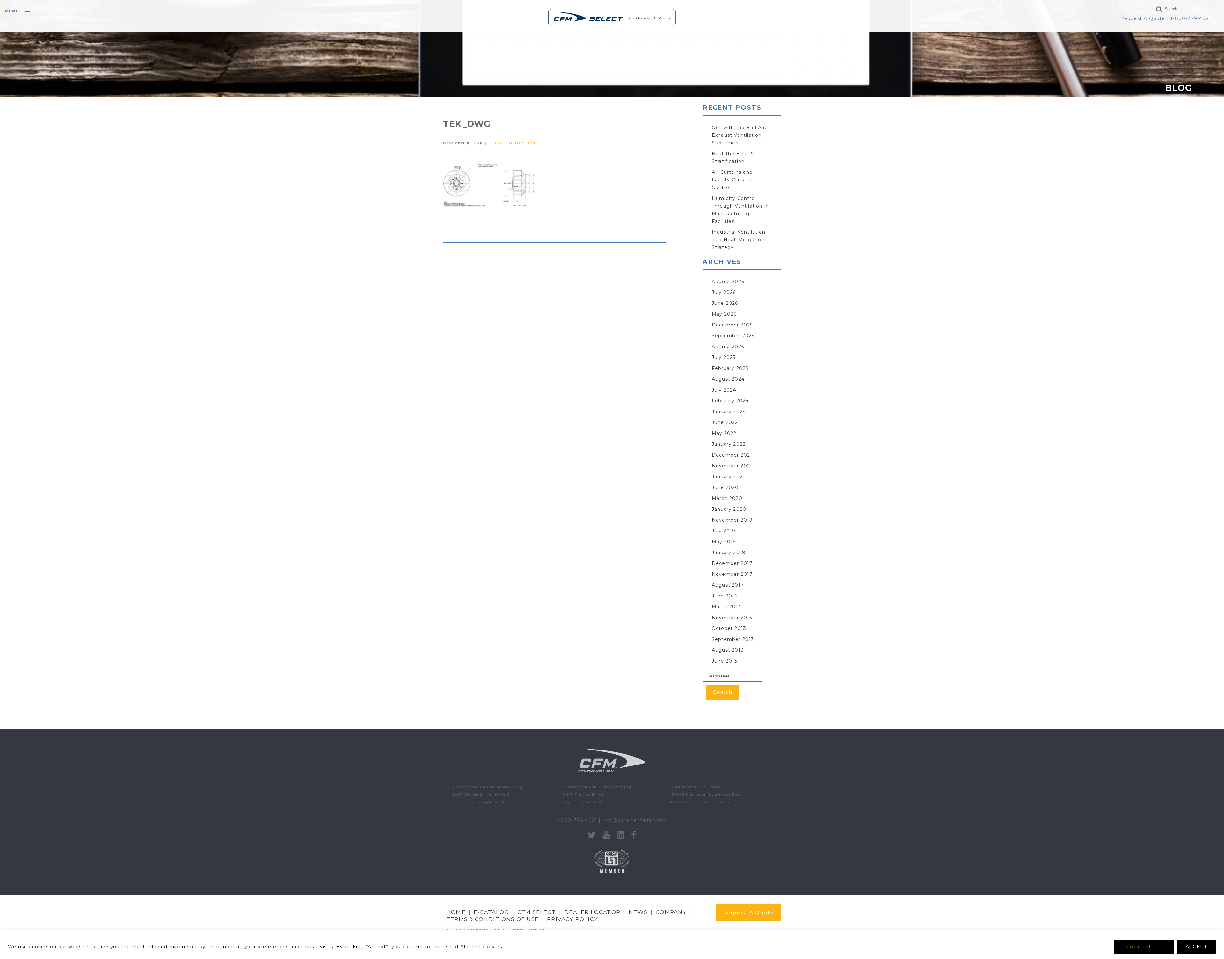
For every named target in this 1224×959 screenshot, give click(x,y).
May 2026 (724, 314)
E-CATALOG (491, 912)
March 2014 (726, 607)
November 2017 (732, 574)
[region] (612, 944)
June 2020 (725, 487)
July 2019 (724, 531)
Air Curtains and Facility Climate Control (732, 179)
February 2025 (730, 368)
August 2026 (728, 281)
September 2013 (733, 639)
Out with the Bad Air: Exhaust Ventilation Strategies (739, 135)
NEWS (638, 912)
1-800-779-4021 (1190, 18)
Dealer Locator (592, 912)
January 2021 (728, 477)
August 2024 (728, 379)
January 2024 (729, 411)
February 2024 (730, 401)
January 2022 (729, 444)
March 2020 (727, 498)
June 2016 (725, 596)
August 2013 (728, 650)
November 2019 (732, 520)
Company (671, 912)
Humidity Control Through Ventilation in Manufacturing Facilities (740, 209)
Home (455, 912)
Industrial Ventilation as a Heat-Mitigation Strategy (738, 239)
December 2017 (732, 563)
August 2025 (728, 346)
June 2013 (725, 661)
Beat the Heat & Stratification (733, 157)
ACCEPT (1196, 946)
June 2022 (725, 422)
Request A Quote (1142, 18)
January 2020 (729, 509)
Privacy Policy (572, 919)
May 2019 (724, 542)
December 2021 (732, 455)
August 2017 (728, 585)
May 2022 (724, 433)
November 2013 (732, 617)
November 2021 (732, 466)
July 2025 (724, 357)
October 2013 (729, 628)
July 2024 (724, 390)
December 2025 (732, 325)
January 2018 (729, 552)
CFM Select (536, 912)
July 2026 (724, 292)
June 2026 (725, 303)
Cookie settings (1144, 946)
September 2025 (733, 336)
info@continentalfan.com (635, 820)
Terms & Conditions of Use (492, 919)
